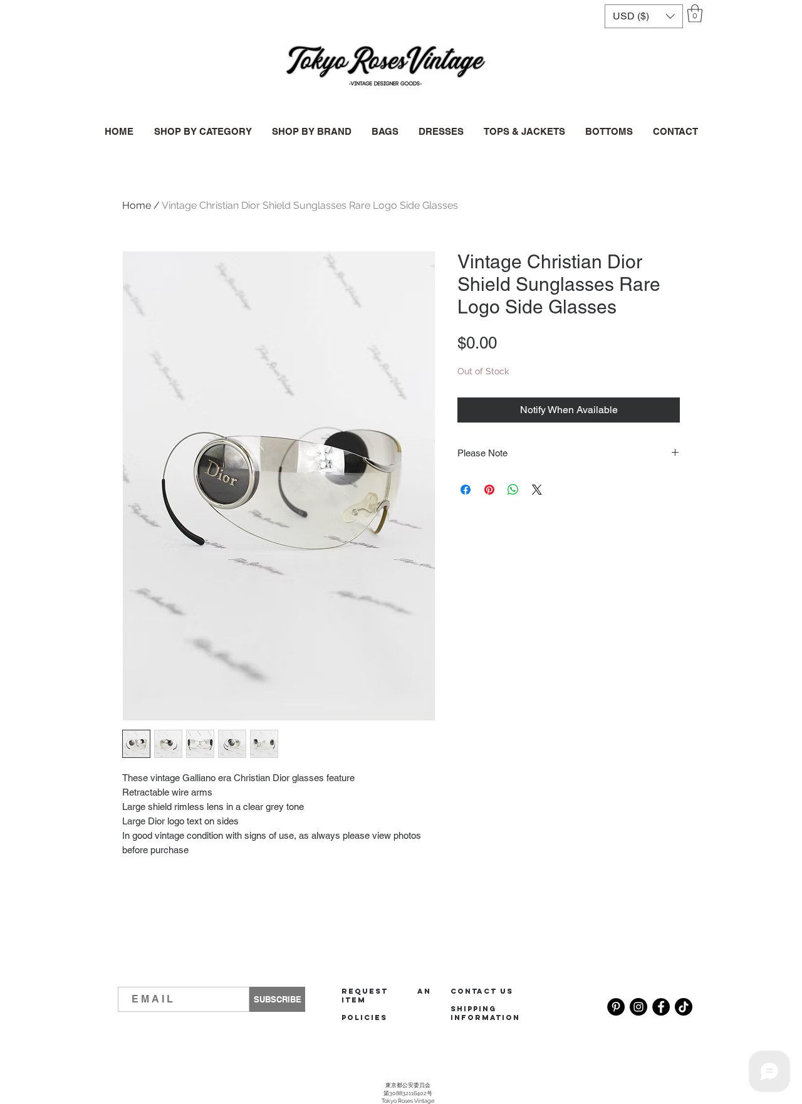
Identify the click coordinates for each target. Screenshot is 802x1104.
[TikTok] (683, 1007)
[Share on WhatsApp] (513, 489)
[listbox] (644, 16)
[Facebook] (661, 1007)
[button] (644, 16)
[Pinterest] (616, 1007)
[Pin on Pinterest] (489, 489)
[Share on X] (536, 489)
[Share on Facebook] (465, 489)
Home (136, 205)
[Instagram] (638, 1007)
